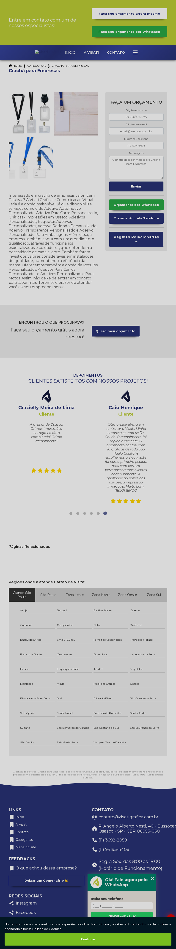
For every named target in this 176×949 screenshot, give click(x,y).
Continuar (88, 939)
